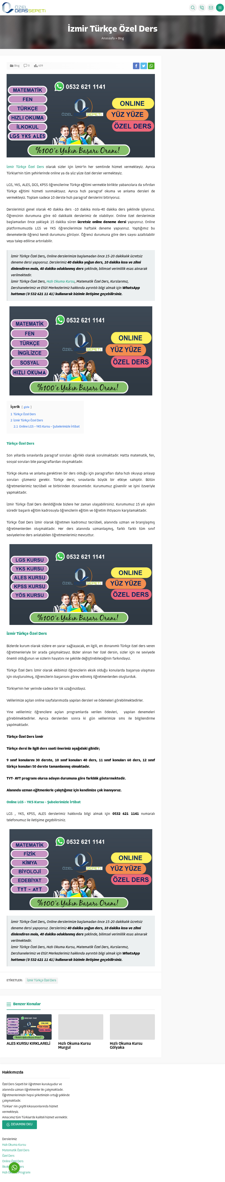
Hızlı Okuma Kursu (61, 281)
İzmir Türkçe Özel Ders (25, 167)
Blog (121, 38)
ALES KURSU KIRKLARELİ (28, 1044)
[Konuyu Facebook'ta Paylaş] (136, 66)
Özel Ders (8, 1156)
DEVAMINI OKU (22, 1124)
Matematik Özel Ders (15, 1150)
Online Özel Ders (13, 1161)
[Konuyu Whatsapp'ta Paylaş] (151, 66)
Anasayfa (108, 38)
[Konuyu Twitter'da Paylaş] (143, 66)
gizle (26, 407)
